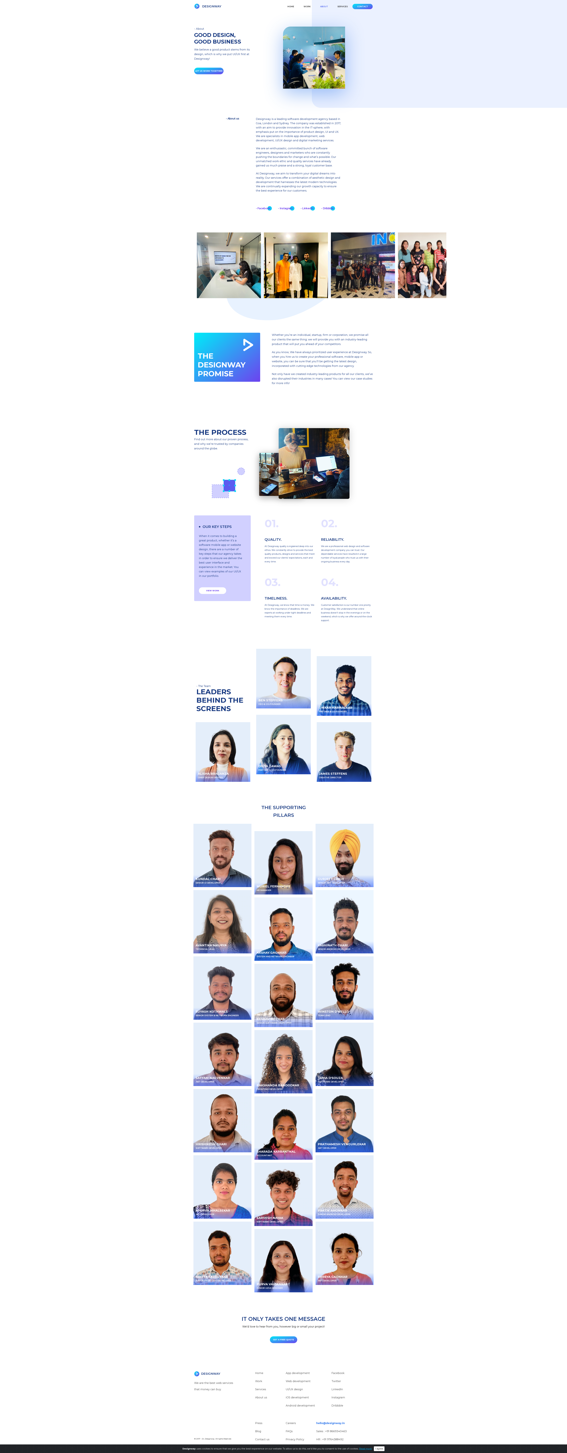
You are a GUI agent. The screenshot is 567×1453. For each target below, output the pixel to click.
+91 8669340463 (336, 1431)
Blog (258, 1431)
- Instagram (285, 208)
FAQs (289, 1431)
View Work (212, 591)
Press (258, 1423)
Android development (300, 1405)
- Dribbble (327, 208)
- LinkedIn (307, 208)
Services (260, 1389)
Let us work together (209, 71)
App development (298, 1373)
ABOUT (324, 6)
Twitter (336, 1381)
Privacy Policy (295, 1439)
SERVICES (342, 6)
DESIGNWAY (211, 6)
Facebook (337, 1373)
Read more (365, 1448)
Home (290, 6)
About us (261, 1397)
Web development (298, 1381)
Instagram (338, 1397)
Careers (291, 1423)
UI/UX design (294, 1389)
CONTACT (362, 6)
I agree (379, 1448)
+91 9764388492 (333, 1439)
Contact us (262, 1439)
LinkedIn (337, 1389)
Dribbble (337, 1405)
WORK (307, 6)
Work (258, 1381)
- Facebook (263, 208)
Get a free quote (283, 1340)
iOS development (297, 1397)
